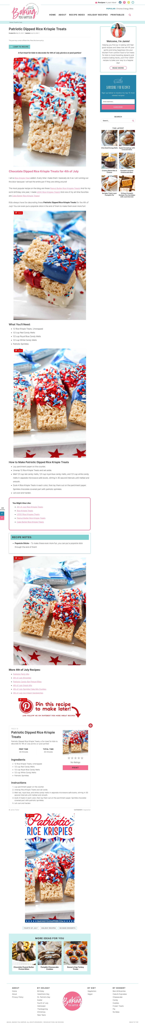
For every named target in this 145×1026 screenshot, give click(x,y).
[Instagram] (128, 2)
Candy (115, 1000)
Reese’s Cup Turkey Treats (75, 968)
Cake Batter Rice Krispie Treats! (26, 196)
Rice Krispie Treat (22, 178)
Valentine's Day (43, 994)
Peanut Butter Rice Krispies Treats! (65, 188)
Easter (39, 1000)
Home (14, 991)
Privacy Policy (17, 997)
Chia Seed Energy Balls (109, 148)
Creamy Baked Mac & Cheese (109, 171)
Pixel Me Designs (57, 1022)
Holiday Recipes (48, 928)
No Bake (116, 1012)
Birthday (40, 991)
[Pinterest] (124, 2)
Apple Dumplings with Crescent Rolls (127, 149)
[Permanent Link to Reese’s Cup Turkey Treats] (75, 964)
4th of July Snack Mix (22, 685)
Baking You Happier (25, 11)
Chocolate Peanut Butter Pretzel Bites (24, 968)
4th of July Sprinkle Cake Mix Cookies (29, 689)
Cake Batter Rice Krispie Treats (30, 522)
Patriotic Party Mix (21, 674)
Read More (118, 68)
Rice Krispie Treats (25, 511)
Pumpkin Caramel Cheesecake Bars (126, 171)
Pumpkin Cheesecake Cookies (50, 968)
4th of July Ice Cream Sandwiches (28, 693)
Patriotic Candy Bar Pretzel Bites (27, 682)
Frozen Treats (118, 1006)
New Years (41, 1015)
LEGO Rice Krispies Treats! (48, 192)
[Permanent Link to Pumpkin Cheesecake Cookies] (49, 964)
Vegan (90, 994)
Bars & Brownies (119, 991)
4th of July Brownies (22, 678)
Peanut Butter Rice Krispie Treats (31, 518)
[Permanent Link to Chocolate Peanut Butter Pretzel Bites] (24, 964)
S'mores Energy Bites (124, 9)
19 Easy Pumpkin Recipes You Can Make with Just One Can (127, 195)
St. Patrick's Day (43, 997)
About (14, 994)
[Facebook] (120, 2)
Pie (114, 1009)
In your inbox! (107, 2)
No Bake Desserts (68, 928)
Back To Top (134, 1022)
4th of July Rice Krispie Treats (30, 507)
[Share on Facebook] (2, 514)
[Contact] (133, 2)
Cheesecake (117, 997)
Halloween (41, 1006)
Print (75, 768)
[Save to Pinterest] (2, 518)
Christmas (41, 1012)
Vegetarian (92, 991)
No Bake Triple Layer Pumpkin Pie (109, 194)
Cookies (116, 1003)
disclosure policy (39, 40)
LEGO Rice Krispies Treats (28, 514)
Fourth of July (31, 928)
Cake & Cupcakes (120, 994)
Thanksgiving (42, 1009)
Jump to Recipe (20, 47)
